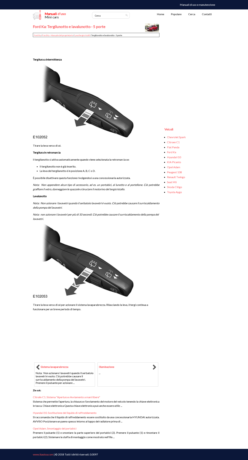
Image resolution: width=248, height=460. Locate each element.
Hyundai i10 (174, 157)
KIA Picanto (174, 162)
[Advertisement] (96, 45)
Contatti (207, 14)
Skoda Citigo (174, 187)
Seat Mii (172, 182)
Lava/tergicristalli (82, 35)
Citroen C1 (173, 142)
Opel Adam (173, 167)
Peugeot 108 (174, 172)
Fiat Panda (173, 147)
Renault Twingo (176, 177)
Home (160, 14)
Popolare (176, 14)
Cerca (191, 14)
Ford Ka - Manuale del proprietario (57, 35)
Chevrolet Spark (176, 137)
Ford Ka (37, 35)
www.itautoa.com (43, 454)
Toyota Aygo (174, 192)
